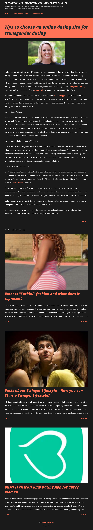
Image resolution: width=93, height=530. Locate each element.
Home (6, 13)
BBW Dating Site (38, 13)
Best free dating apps (21, 13)
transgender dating (77, 86)
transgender (39, 90)
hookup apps (59, 95)
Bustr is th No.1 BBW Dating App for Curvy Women (41, 489)
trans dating (18, 183)
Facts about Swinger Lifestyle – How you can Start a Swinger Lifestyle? (44, 393)
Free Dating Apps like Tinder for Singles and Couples (36, 3)
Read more (84, 321)
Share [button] (84, 221)
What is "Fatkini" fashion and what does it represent (42, 296)
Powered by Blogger (47, 522)
